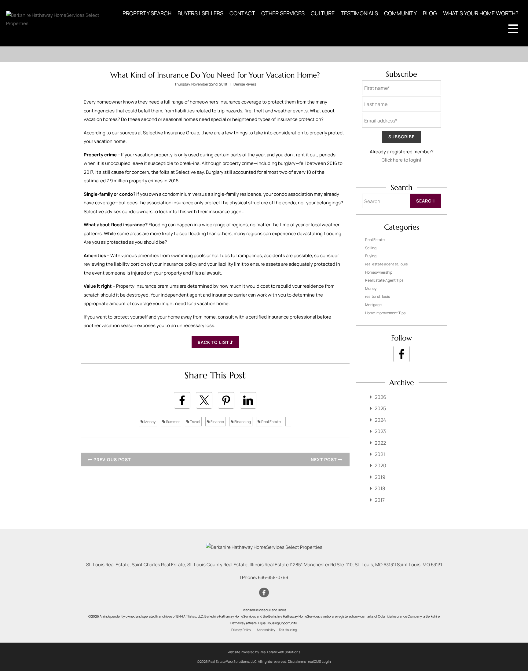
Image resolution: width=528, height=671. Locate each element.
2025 (380, 408)
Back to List (214, 342)
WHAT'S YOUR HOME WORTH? (480, 13)
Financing (242, 421)
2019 (380, 477)
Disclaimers (297, 661)
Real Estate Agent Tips (384, 280)
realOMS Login (319, 661)
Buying (370, 255)
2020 (380, 465)
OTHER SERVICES (283, 13)
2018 (380, 488)
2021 (380, 454)
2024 (380, 420)
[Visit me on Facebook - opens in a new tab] (401, 354)
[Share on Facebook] (182, 400)
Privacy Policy (241, 630)
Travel (194, 421)
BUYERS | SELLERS (200, 13)
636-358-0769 (273, 577)
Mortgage (373, 304)
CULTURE (323, 13)
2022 (380, 442)
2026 (380, 397)
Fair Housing (288, 630)
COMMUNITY (400, 13)
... (288, 421)
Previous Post (111, 459)
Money (150, 421)
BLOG (430, 13)
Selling (370, 247)
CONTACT (242, 13)
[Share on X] (204, 400)
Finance (217, 421)
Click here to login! (401, 160)
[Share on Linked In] (248, 400)
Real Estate (271, 421)
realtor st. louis (377, 296)
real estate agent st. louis (386, 264)
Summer (172, 421)
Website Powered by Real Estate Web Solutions (264, 652)
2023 (380, 431)
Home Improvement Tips (385, 312)
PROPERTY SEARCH (147, 13)
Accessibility (266, 630)
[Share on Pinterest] (226, 400)
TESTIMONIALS (359, 13)
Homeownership (378, 272)
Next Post (324, 459)
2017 (380, 500)
